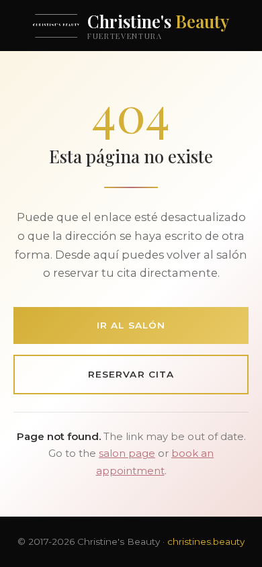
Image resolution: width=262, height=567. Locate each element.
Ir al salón (131, 325)
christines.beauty (206, 541)
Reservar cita (131, 374)
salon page (127, 453)
